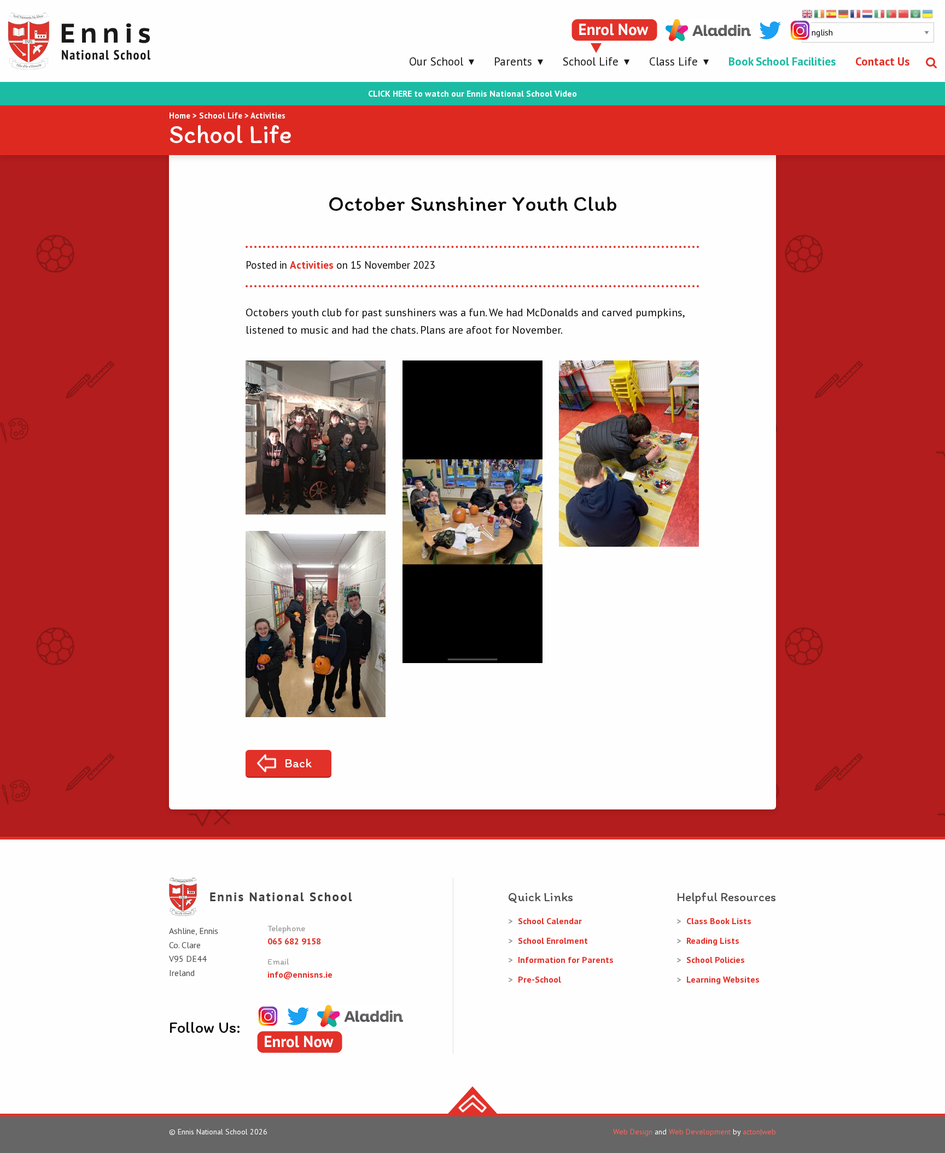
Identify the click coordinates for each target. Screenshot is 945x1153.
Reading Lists (712, 940)
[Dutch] (868, 13)
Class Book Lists (718, 920)
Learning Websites (723, 979)
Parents (513, 61)
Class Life (673, 61)
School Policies (715, 959)
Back (298, 763)
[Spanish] (832, 13)
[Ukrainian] (928, 13)
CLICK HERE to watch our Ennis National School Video (472, 93)
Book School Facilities (782, 61)
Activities (312, 264)
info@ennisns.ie (299, 974)
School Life (591, 61)
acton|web (759, 1132)
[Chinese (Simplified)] (904, 13)
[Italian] (880, 13)
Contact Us (882, 61)
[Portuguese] (892, 13)
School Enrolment (553, 940)
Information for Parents (566, 959)
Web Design (632, 1132)
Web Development (700, 1132)
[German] (844, 13)
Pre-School (539, 979)
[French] (856, 13)
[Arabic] (916, 13)
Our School (436, 61)
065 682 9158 (294, 941)
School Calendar (550, 920)
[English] (808, 13)
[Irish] (820, 13)
